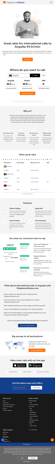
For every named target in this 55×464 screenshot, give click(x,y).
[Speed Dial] (31, 209)
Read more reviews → (10, 261)
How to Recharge (34, 404)
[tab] (3, 159)
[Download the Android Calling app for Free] (35, 365)
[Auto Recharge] (31, 222)
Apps (31, 418)
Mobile (6, 182)
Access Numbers (34, 416)
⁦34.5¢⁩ (18, 189)
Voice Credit (31, 406)
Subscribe (36, 388)
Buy (31, 402)
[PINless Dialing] (5, 209)
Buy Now (27, 59)
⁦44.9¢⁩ (18, 178)
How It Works (33, 425)
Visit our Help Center (27, 325)
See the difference (37, 350)
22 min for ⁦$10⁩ (34, 178)
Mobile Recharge (32, 400)
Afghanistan (10, 174)
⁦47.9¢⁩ (18, 170)
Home (4, 400)
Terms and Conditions (8, 406)
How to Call (32, 414)
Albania (9, 185)
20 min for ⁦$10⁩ (34, 170)
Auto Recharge (40, 221)
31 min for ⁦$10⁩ (34, 182)
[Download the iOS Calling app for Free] (19, 365)
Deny (22, 458)
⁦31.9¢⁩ (18, 182)
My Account (5, 402)
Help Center (5, 432)
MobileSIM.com (6, 441)
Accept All (32, 458)
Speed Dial (39, 208)
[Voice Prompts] (5, 222)
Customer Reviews (7, 410)
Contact (5, 434)
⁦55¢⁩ (48, 182)
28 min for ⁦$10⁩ (34, 189)
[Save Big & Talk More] (15, 346)
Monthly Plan (33, 412)
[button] (51, 2)
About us (5, 408)
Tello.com (5, 439)
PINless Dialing (14, 208)
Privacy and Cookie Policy (9, 404)
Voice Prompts (14, 221)
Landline (6, 170)
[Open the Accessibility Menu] (2, 440)
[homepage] (26, 2)
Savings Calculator (34, 420)
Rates (31, 410)
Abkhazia (9, 166)
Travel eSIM (31, 422)
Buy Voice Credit (27, 93)
